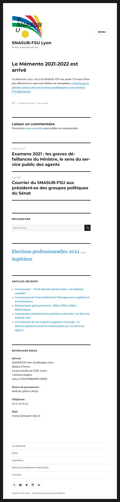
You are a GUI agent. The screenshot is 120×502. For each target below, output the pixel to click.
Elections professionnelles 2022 (45, 251)
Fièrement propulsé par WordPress (48, 493)
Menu (102, 32)
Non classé (43, 103)
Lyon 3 (83, 253)
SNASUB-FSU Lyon (31, 42)
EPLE (15, 453)
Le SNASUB (18, 446)
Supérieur (22, 259)
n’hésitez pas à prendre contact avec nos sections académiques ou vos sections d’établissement (50, 87)
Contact (16, 474)
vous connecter (34, 128)
